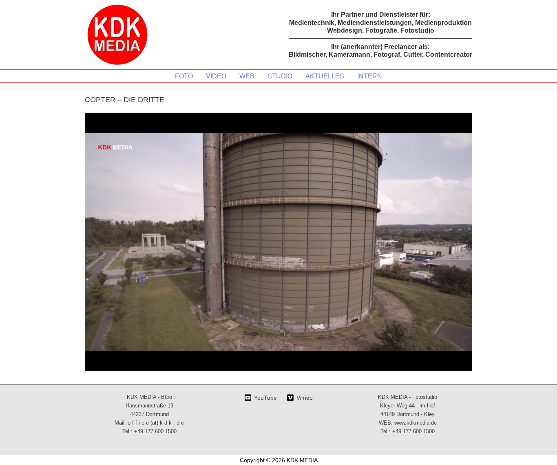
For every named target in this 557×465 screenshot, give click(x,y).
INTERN (369, 76)
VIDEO (216, 76)
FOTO (184, 76)
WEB (246, 76)
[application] (278, 242)
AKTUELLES (324, 76)
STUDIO (279, 76)
